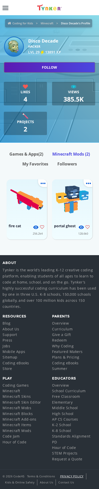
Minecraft (47, 23)
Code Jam (11, 436)
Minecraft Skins (17, 396)
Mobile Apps (14, 351)
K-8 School (61, 430)
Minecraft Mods (71, 154)
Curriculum (62, 329)
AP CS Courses (65, 419)
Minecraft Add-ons (20, 419)
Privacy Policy (72, 476)
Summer (59, 368)
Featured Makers (67, 351)
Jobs (6, 346)
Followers (67, 164)
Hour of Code (14, 442)
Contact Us (66, 482)
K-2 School (61, 424)
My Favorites (35, 164)
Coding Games (16, 385)
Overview (60, 323)
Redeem (59, 340)
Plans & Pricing (65, 357)
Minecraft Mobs (17, 407)
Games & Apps (26, 154)
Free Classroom (66, 396)
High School (63, 413)
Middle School (65, 407)
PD (54, 442)
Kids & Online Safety (20, 482)
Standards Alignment (71, 436)
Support (10, 334)
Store (7, 368)
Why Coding (63, 346)
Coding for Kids (22, 23)
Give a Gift (61, 334)
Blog (6, 323)
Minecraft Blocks (18, 413)
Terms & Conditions (41, 476)
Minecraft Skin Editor (22, 402)
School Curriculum (69, 390)
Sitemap (10, 357)
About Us (11, 329)
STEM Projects (65, 453)
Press (7, 340)
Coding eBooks (16, 363)
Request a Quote (67, 459)
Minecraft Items (17, 424)
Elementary (62, 402)
